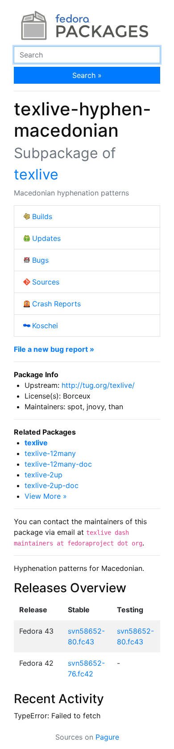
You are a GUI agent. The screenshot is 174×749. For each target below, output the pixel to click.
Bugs (40, 260)
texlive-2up (43, 474)
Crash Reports (56, 303)
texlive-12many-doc (58, 464)
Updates (46, 238)
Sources (45, 281)
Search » (87, 75)
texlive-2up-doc (52, 485)
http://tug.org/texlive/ (98, 385)
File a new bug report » (54, 349)
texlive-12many (50, 453)
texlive (36, 174)
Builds (42, 216)
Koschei (45, 325)
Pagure (107, 737)
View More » (46, 496)
